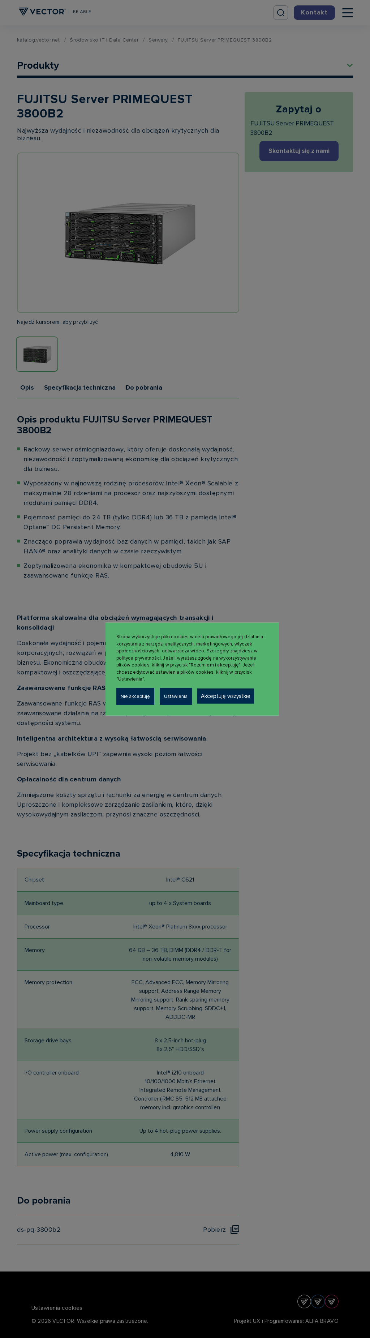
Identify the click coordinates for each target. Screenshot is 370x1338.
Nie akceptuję (135, 696)
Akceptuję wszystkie (225, 695)
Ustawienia (176, 696)
